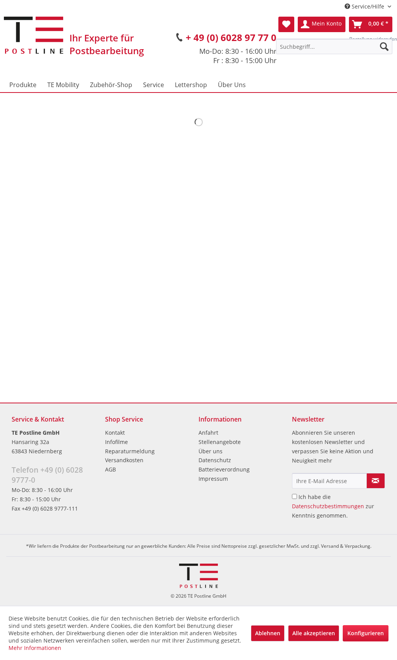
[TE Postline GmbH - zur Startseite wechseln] (33, 35)
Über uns (210, 451)
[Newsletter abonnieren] (375, 481)
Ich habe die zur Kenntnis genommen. (333, 506)
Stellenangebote (219, 442)
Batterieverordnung (224, 469)
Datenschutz (214, 460)
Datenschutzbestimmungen (328, 506)
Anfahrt (208, 432)
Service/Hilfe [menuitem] (368, 6)
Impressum (213, 478)
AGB (110, 469)
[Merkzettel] (286, 24)
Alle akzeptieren (313, 633)
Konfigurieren (365, 633)
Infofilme (116, 442)
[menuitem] (334, 46)
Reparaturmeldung (130, 451)
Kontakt (115, 432)
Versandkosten (124, 460)
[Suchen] (384, 46)
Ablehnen (267, 633)
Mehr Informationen (35, 647)
